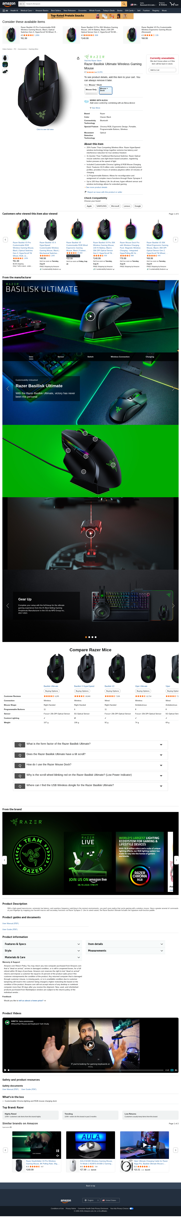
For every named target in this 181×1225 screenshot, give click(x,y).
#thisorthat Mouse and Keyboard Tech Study (30, 1024)
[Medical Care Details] (33, 10)
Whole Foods (94, 10)
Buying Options (51, 691)
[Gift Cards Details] (134, 10)
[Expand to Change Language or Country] (98, 1201)
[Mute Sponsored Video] (58, 1155)
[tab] (31, 356)
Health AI (14, 10)
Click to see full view (45, 129)
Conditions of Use (57, 1208)
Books (119, 10)
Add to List (154, 70)
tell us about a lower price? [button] (31, 1000)
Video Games (7, 49)
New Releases (70, 10)
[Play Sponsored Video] (91, 1145)
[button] (5, 10)
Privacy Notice (71, 1208)
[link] (39, 38)
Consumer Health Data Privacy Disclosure (93, 1208)
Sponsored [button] (6, 1127)
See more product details (96, 187)
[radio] (5, 58)
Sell (138, 10)
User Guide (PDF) (9, 929)
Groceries (82, 10)
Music (164, 10)
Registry (155, 10)
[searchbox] (73, 4)
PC (15, 49)
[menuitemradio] (172, 1070)
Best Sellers (56, 10)
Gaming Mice (33, 49)
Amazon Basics (42, 10)
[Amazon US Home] (66, 1201)
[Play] (5, 1070)
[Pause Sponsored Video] (58, 1151)
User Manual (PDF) (10, 923)
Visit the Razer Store (92, 60)
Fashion (146, 10)
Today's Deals (109, 10)
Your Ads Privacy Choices (119, 1208)
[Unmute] (176, 1070)
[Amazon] (9, 4)
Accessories (22, 49)
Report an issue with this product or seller (104, 192)
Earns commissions (26, 1021)
